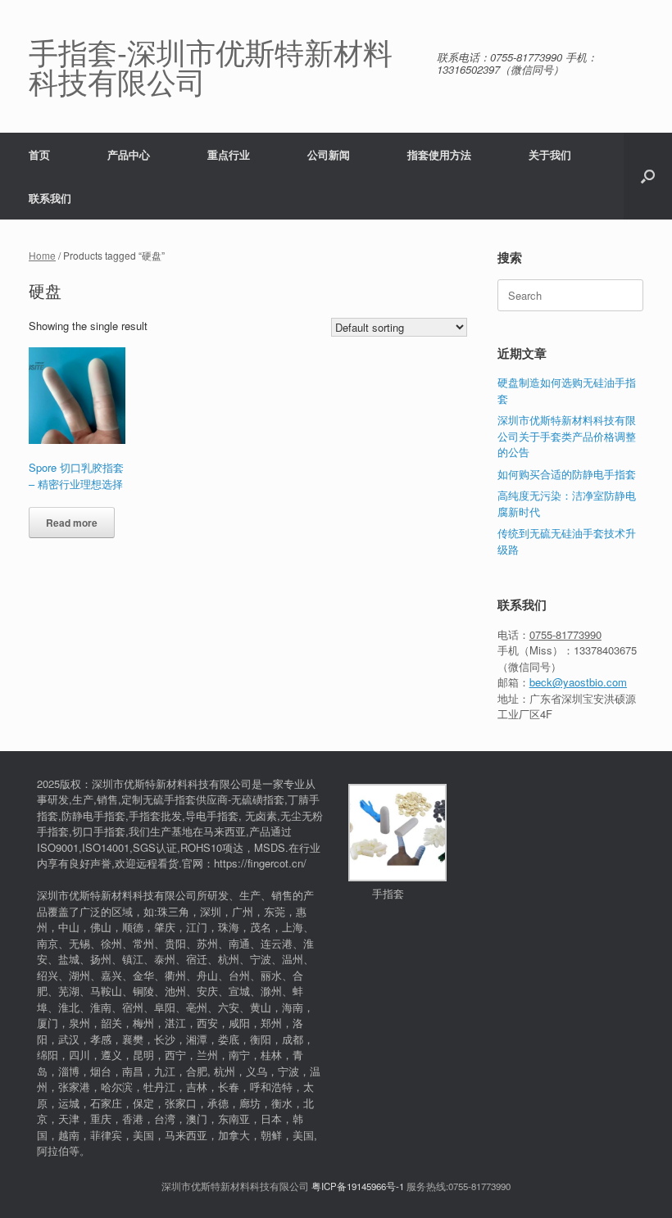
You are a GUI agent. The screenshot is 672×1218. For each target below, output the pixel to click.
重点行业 (228, 154)
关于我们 (550, 154)
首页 (39, 154)
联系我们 (50, 198)
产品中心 (128, 154)
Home (42, 255)
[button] (648, 176)
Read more (72, 522)
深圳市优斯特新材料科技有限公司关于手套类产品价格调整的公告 (566, 436)
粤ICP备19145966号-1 (357, 1186)
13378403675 (605, 650)
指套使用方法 (439, 154)
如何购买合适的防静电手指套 (566, 474)
